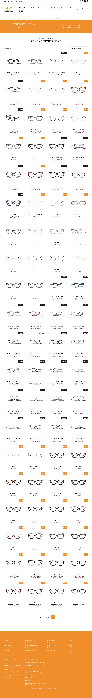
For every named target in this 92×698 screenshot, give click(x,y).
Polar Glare (72, 655)
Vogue (70, 645)
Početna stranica (43, 38)
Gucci (70, 648)
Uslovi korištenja (29, 643)
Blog (5, 643)
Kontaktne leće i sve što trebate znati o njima (13, 672)
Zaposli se (6, 650)
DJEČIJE (69, 8)
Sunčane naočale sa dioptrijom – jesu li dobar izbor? (13, 676)
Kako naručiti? (7, 648)
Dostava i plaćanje (30, 640)
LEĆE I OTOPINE (55, 8)
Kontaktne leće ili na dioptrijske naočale (12, 668)
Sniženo (22, 11)
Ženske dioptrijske (51, 648)
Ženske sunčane (51, 643)
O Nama (6, 640)
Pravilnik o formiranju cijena (32, 648)
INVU (70, 652)
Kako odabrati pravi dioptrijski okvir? (13, 665)
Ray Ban (71, 640)
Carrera (70, 650)
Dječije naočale (51, 650)
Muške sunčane (51, 640)
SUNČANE (22, 8)
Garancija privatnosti (30, 650)
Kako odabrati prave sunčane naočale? (13, 663)
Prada (70, 643)
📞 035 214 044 (8, 1)
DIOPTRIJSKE (37, 8)
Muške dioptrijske (51, 645)
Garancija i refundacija (31, 645)
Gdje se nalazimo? (18, 1)
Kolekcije (50, 38)
